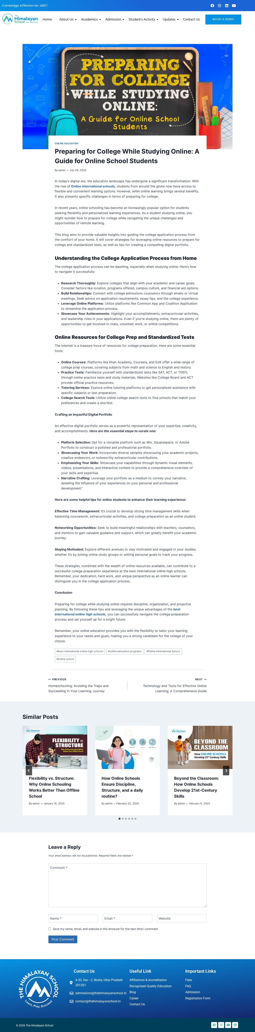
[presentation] (55, 747)
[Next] (226, 770)
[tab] (120, 819)
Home (47, 19)
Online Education (66, 143)
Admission (113, 19)
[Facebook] (212, 5)
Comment (58, 868)
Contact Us (191, 19)
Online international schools (93, 186)
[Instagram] (219, 5)
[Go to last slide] (29, 770)
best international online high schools (80, 651)
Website (165, 918)
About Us (66, 19)
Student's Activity (142, 19)
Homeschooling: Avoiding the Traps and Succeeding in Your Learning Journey (78, 685)
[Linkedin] (226, 5)
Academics (89, 19)
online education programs (125, 651)
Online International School (163, 651)
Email (109, 918)
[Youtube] (233, 5)
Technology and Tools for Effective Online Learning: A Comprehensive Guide (175, 685)
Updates (169, 19)
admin (62, 170)
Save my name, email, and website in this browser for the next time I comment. (106, 929)
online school (65, 659)
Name (55, 918)
